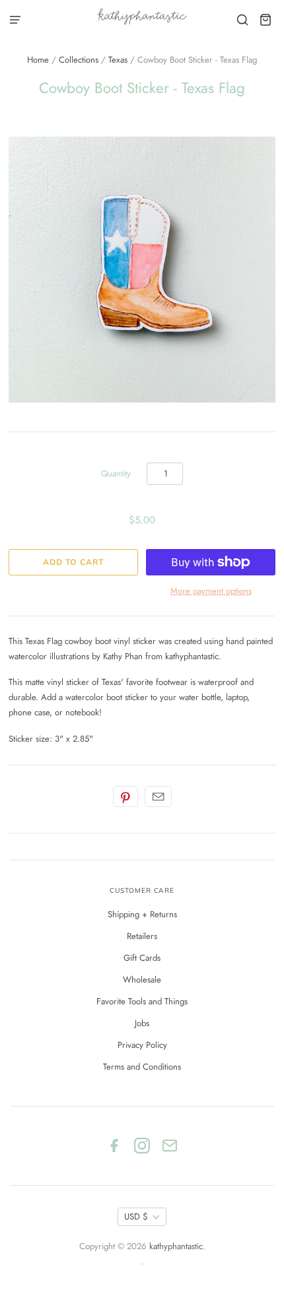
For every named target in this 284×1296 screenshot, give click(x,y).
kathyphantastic (176, 1246)
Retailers (142, 936)
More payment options (211, 591)
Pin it (125, 796)
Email (158, 796)
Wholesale (142, 979)
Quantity (116, 473)
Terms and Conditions (142, 1066)
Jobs (142, 1023)
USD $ (136, 1216)
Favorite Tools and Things (142, 1001)
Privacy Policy (142, 1045)
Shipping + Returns (142, 914)
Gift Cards (142, 958)
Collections (78, 59)
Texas (117, 59)
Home (38, 59)
